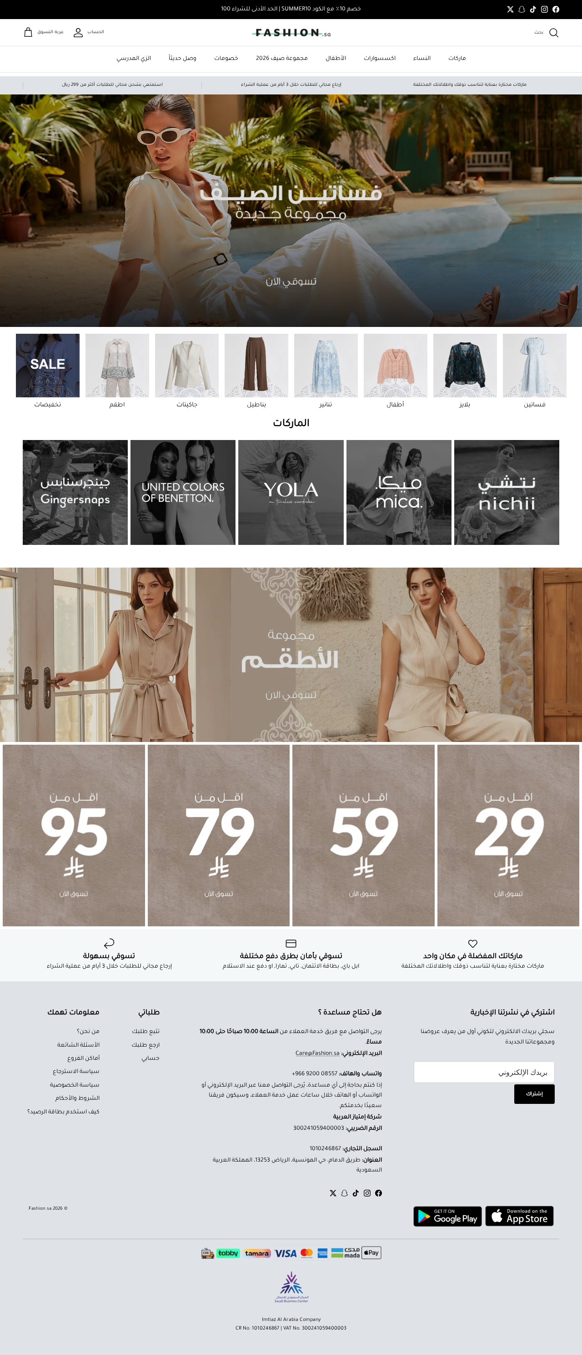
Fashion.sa (40, 1209)
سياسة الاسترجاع (76, 1072)
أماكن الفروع (83, 1059)
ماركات (457, 59)
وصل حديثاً (182, 59)
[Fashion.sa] (291, 32)
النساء (422, 59)
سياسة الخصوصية (75, 1086)
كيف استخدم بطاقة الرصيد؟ (63, 1112)
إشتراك (534, 1094)
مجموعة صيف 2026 (282, 59)
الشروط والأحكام (77, 1099)
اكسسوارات (380, 59)
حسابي (150, 1059)
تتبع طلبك (146, 1032)
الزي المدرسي (133, 59)
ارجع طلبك (145, 1046)
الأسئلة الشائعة (78, 1046)
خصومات (226, 59)
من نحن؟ (88, 1032)
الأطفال (336, 59)
